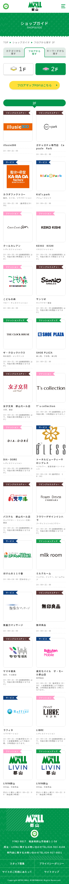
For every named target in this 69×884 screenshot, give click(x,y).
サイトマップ (51, 872)
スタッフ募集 (17, 863)
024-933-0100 (56, 846)
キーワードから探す (55, 52)
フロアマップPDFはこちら (34, 85)
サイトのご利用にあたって (17, 872)
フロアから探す (34, 52)
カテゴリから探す (13, 52)
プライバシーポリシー (51, 863)
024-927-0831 (53, 852)
